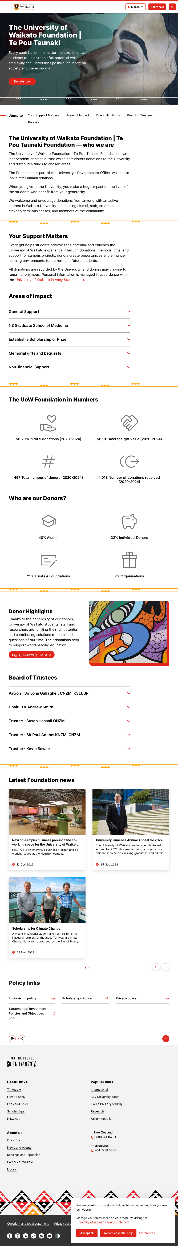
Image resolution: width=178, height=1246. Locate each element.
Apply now (157, 7)
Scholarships (16, 1111)
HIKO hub (13, 1118)
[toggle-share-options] (21, 1038)
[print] (12, 1038)
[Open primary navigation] (6, 7)
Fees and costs (17, 1104)
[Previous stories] (156, 967)
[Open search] (172, 6)
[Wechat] (41, 1237)
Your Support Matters (43, 115)
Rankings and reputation (23, 1155)
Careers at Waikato (20, 1162)
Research (97, 1111)
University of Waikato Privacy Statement (102, 1222)
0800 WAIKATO (105, 1137)
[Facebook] (9, 1237)
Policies (33, 122)
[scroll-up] (165, 1038)
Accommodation (102, 1118)
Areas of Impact (77, 115)
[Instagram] (17, 1237)
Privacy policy (63, 1223)
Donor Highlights (108, 115)
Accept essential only (118, 1233)
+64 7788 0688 (105, 1150)
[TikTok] (33, 1237)
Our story (13, 1140)
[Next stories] (165, 967)
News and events (19, 1147)
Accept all (87, 1233)
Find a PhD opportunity (107, 1104)
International (99, 1089)
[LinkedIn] (25, 1237)
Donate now (22, 81)
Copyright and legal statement (28, 1223)
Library (12, 1169)
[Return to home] (24, 7)
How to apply (16, 1097)
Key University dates (105, 1097)
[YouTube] (49, 1237)
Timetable (14, 1089)
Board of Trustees (140, 115)
